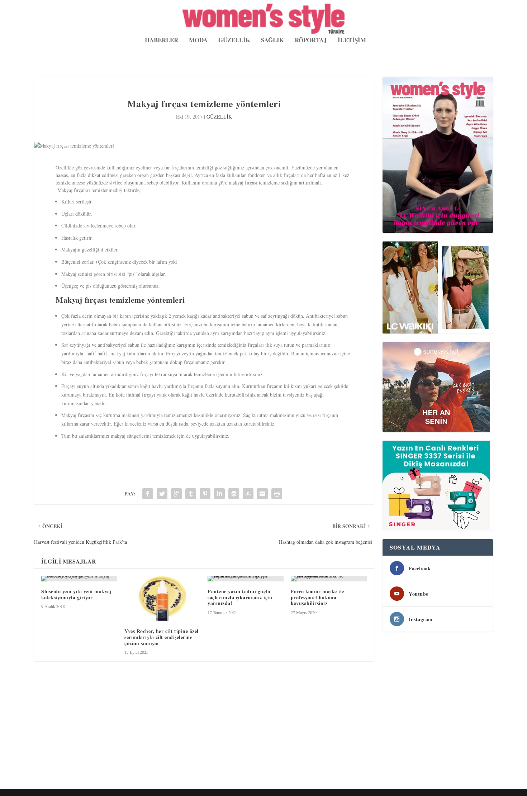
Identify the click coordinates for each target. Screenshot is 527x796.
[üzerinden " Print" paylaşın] (277, 493)
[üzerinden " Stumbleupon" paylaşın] (248, 493)
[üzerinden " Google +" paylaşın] (176, 493)
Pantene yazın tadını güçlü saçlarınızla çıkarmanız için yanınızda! (240, 597)
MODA (198, 40)
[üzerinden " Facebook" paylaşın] (148, 493)
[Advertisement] (249, 733)
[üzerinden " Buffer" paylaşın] (234, 493)
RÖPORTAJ (311, 40)
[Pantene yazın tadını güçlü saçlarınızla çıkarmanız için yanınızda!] (246, 578)
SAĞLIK (272, 40)
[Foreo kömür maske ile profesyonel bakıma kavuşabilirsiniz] (329, 578)
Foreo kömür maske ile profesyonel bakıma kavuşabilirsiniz (317, 597)
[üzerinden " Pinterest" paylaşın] (205, 493)
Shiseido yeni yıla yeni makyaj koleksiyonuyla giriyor (76, 594)
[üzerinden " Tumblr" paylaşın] (191, 493)
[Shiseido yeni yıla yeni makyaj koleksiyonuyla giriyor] (79, 578)
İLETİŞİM (352, 40)
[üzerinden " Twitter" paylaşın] (162, 493)
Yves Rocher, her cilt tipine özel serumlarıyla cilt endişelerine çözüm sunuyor (161, 637)
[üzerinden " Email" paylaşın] (262, 493)
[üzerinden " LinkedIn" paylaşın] (219, 493)
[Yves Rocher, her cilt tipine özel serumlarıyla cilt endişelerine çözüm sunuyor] (162, 598)
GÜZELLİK (234, 40)
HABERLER (161, 40)
